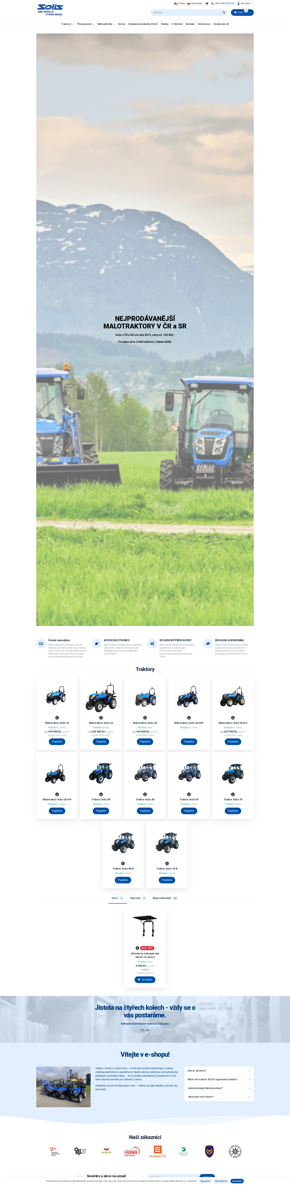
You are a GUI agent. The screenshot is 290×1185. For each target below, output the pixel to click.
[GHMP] (80, 1151)
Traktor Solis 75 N (166, 868)
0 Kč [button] (242, 12)
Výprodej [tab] (137, 898)
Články (164, 24)
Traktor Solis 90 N (123, 868)
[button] (250, 12)
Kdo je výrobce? (197, 1070)
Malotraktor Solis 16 (57, 723)
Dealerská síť (221, 24)
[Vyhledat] (224, 12)
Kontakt (190, 24)
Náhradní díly (105, 24)
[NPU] (55, 1151)
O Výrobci (177, 24)
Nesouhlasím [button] (221, 1181)
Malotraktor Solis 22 (101, 723)
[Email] (207, 3)
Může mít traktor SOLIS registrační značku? (212, 1079)
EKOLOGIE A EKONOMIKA (229, 640)
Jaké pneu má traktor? (201, 1096)
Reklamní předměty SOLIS (143, 24)
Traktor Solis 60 (145, 799)
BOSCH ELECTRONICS (117, 640)
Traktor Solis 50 (189, 799)
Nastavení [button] (205, 1181)
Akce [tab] (117, 898)
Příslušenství (84, 24)
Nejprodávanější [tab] (165, 898)
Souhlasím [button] (237, 1181)
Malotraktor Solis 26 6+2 (233, 723)
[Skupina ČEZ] (158, 1151)
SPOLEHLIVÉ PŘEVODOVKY (175, 640)
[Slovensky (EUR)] (194, 3)
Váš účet (245, 3)
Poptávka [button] (57, 741)
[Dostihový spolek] (183, 1151)
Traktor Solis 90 (101, 799)
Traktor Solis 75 (233, 799)
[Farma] (132, 1151)
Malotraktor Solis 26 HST (189, 723)
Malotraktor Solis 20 (145, 723)
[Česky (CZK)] (180, 3)
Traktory (66, 24)
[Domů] (50, 10)
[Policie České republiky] (235, 1151)
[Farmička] (106, 1151)
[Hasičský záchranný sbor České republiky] (209, 1151)
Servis (121, 24)
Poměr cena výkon (59, 640)
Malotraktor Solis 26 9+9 (57, 799)
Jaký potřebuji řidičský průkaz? (205, 1088)
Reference (204, 24)
